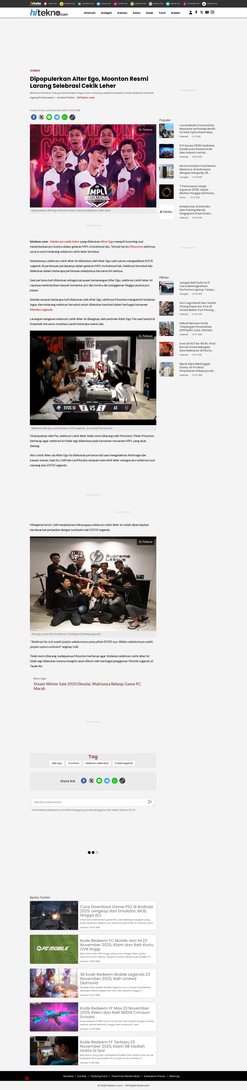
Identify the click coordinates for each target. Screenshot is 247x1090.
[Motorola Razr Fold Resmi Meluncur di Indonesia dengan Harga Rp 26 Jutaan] (166, 177)
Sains (136, 13)
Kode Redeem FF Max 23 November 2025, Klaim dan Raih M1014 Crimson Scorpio (115, 1012)
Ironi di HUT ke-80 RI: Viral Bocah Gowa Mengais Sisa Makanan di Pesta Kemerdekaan (197, 347)
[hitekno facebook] (196, 12)
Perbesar (147, 129)
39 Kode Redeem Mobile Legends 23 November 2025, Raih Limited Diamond (115, 978)
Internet (90, 13)
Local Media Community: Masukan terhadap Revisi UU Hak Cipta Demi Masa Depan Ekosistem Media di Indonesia (197, 129)
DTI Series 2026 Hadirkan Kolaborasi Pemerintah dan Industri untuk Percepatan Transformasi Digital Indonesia (197, 149)
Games (122, 13)
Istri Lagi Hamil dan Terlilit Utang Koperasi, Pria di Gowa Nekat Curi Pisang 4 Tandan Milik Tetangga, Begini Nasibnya (197, 306)
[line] (49, 118)
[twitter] (41, 118)
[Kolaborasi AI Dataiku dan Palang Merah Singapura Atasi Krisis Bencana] (166, 217)
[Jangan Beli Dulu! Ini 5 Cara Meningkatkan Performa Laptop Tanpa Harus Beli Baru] (166, 293)
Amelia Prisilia (65, 97)
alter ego (57, 763)
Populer (165, 120)
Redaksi (68, 1076)
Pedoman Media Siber (126, 1076)
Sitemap (174, 1076)
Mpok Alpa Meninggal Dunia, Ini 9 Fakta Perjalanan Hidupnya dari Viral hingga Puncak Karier (197, 367)
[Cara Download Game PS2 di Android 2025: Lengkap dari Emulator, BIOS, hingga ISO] (54, 928)
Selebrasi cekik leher (65, 241)
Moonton (136, 246)
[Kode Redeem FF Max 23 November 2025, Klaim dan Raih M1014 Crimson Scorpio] (54, 1029)
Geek (149, 13)
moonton (73, 763)
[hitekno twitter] (201, 12)
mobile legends (124, 763)
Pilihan (164, 277)
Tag (93, 756)
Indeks (175, 13)
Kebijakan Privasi (154, 1076)
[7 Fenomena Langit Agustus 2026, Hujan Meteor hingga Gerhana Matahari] (166, 197)
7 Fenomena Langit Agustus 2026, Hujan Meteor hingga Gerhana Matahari (196, 189)
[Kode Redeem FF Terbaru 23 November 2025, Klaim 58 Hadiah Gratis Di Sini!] (54, 1063)
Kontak (82, 1076)
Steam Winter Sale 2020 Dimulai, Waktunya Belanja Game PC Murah (87, 686)
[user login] (191, 14)
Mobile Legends (41, 309)
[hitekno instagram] (212, 12)
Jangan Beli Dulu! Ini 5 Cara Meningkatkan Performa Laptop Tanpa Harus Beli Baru (196, 286)
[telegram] (57, 118)
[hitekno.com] (49, 15)
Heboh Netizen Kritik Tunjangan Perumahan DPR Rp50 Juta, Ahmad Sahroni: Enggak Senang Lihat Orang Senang (196, 327)
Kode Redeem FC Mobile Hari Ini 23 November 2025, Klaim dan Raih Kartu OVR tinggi (116, 944)
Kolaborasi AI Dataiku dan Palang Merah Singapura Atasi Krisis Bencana (195, 210)
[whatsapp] (65, 118)
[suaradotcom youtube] (207, 12)
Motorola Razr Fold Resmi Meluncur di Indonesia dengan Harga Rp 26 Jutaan (197, 169)
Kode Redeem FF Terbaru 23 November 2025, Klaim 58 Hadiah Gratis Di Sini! (112, 1046)
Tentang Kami (99, 1076)
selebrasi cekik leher (96, 763)
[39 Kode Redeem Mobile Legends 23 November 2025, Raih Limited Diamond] (54, 996)
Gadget (106, 13)
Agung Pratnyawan (42, 97)
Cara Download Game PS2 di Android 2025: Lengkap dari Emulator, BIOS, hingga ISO (116, 911)
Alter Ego (107, 241)
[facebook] (34, 118)
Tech (162, 13)
